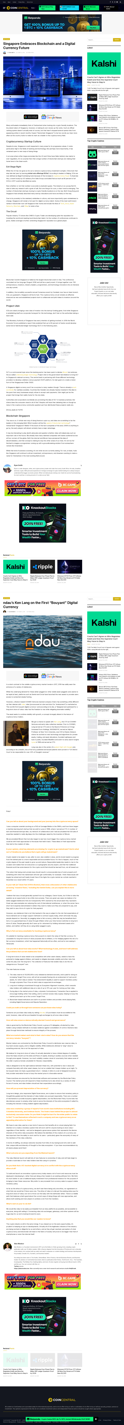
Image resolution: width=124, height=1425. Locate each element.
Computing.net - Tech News (51, 1422)
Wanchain (17, 206)
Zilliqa (26, 206)
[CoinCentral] (18, 8)
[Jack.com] (92, 198)
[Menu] (4, 8)
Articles (6, 39)
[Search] (120, 2)
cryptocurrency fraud (61, 176)
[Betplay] (92, 209)
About (9, 2)
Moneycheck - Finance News (17, 1422)
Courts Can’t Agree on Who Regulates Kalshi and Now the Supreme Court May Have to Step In (15, 578)
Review (115, 150)
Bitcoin (65, 372)
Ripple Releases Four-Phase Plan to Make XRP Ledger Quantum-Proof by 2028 (42, 578)
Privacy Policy (21, 2)
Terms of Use (29, 2)
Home (4, 2)
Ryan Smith (12, 52)
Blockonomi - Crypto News (34, 1422)
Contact (14, 2)
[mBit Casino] (92, 187)
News (33, 8)
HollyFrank (72, 1268)
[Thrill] (92, 176)
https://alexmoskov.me (21, 1268)
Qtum (67, 203)
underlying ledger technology (26, 375)
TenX (62, 203)
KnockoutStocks (64, 1422)
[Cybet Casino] (92, 165)
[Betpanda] (92, 154)
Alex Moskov (12, 611)
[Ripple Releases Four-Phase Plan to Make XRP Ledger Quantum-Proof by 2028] (42, 567)
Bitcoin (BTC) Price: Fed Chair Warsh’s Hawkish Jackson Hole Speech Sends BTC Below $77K (109, 129)
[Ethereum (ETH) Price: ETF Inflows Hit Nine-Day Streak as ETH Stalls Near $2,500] (69, 567)
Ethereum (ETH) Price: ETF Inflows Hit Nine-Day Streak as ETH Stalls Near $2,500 (69, 578)
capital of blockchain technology (57, 423)
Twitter (16, 1266)
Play (115, 152)
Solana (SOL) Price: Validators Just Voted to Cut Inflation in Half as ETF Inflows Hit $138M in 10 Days (109, 118)
